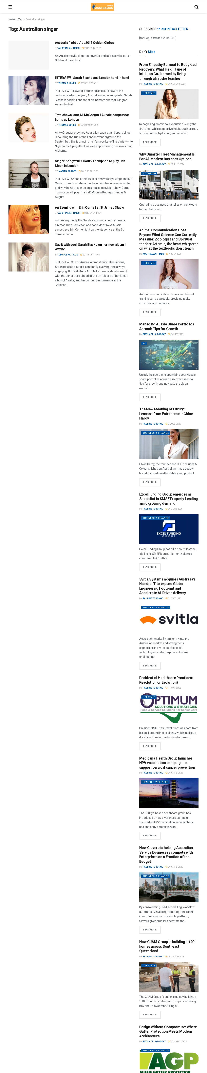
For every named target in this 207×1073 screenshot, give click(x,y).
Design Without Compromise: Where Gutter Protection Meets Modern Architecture (168, 1031)
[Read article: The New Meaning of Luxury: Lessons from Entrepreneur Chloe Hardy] (169, 444)
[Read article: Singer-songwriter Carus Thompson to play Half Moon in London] (28, 173)
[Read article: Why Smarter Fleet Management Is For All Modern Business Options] (169, 185)
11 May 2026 (174, 598)
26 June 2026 (174, 509)
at (144, 343)
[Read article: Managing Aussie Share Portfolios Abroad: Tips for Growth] (169, 355)
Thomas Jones (67, 83)
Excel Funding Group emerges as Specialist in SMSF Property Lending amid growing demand (168, 498)
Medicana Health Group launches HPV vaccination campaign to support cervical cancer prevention (167, 762)
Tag (20, 19)
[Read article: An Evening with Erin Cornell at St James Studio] (28, 219)
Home (11, 19)
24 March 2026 (175, 956)
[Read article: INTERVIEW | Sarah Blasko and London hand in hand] (28, 90)
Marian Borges (67, 171)
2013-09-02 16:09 (89, 125)
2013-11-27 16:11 (89, 83)
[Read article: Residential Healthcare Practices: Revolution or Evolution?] (169, 708)
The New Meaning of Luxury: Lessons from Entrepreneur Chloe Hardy (166, 413)
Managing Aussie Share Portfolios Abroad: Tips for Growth (166, 326)
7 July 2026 (174, 254)
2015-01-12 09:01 (92, 48)
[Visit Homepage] (102, 7)
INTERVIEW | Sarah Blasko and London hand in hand (92, 78)
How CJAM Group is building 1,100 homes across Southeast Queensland (166, 946)
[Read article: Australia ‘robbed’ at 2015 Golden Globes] (28, 55)
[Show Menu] (10, 7)
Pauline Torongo (153, 84)
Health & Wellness (155, 782)
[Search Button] (196, 7)
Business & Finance (156, 433)
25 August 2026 (176, 84)
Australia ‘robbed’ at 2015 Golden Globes (84, 43)
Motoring (149, 173)
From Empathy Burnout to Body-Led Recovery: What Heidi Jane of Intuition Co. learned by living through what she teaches (168, 71)
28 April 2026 (175, 772)
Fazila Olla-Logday (154, 164)
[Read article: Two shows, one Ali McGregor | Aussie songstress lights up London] (28, 127)
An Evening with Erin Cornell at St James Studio (89, 207)
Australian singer (35, 19)
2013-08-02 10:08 (89, 171)
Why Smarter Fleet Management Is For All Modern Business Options (167, 156)
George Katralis (68, 254)
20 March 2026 (178, 1041)
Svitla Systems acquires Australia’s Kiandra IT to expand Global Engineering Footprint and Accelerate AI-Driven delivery (167, 586)
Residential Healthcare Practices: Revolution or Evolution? (166, 680)
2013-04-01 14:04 (91, 254)
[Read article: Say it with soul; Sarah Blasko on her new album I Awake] (28, 256)
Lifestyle (149, 93)
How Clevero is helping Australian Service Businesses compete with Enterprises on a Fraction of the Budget (166, 855)
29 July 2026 (177, 164)
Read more (152, 141)
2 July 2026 (176, 334)
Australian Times (69, 48)
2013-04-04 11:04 (92, 213)
